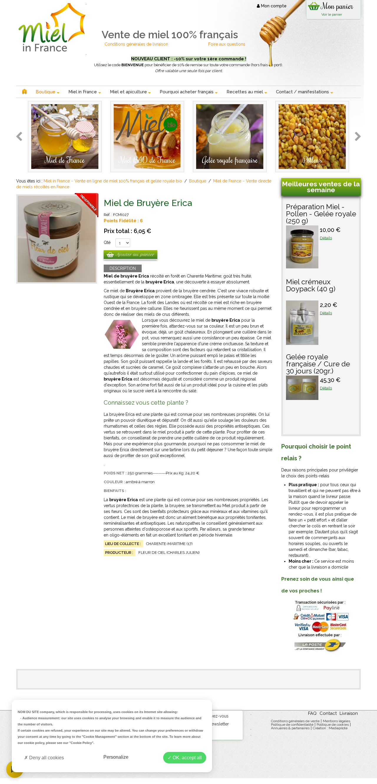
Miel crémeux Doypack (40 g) (310, 285)
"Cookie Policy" (81, 743)
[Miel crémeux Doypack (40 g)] (302, 342)
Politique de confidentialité (292, 724)
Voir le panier (331, 14)
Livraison (349, 713)
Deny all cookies (46, 757)
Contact (328, 713)
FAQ (312, 713)
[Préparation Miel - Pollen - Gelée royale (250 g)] (302, 265)
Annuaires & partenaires (290, 728)
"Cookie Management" (99, 736)
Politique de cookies (333, 724)
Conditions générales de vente (295, 721)
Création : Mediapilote (330, 728)
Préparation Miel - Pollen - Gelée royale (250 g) (321, 214)
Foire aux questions (226, 44)
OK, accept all (186, 757)
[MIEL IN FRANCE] (51, 27)
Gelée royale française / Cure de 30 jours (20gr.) (318, 364)
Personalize (115, 757)
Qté (107, 242)
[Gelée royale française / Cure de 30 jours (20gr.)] (302, 397)
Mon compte (273, 6)
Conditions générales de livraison (137, 44)
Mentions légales (336, 721)
